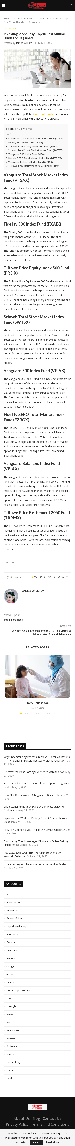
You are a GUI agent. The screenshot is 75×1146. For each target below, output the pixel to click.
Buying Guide (14, 918)
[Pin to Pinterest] (49, 577)
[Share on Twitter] (45, 577)
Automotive (13, 902)
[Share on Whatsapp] (58, 577)
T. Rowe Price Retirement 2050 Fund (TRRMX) (34, 165)
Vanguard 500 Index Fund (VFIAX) (27, 154)
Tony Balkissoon (37, 703)
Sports (10, 1054)
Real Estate (13, 1030)
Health (10, 982)
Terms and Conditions (50, 1124)
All (7, 894)
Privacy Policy (17, 1124)
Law (8, 998)
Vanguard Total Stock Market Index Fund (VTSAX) (36, 138)
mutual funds (13, 562)
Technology (13, 1062)
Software (11, 1046)
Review (10, 1038)
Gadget (10, 966)
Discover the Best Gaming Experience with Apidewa (34, 772)
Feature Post (25, 18)
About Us (22, 1118)
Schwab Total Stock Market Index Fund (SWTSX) (35, 150)
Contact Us (52, 1118)
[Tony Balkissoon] (37, 676)
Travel (10, 1070)
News (9, 1014)
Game (9, 974)
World (9, 1078)
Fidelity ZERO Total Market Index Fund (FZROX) (35, 158)
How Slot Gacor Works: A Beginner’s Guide (29, 795)
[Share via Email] (67, 577)
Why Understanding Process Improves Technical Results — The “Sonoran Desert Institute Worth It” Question (37, 758)
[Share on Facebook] (41, 577)
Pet (8, 1022)
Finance (10, 958)
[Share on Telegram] (62, 577)
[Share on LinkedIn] (54, 577)
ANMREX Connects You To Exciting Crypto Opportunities (37, 829)
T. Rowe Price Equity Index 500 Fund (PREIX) (33, 146)
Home (7, 18)
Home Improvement (18, 990)
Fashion (11, 942)
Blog (36, 1118)
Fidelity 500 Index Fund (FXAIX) (25, 142)
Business (11, 910)
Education (12, 934)
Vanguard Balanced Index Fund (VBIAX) (30, 162)
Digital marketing (16, 926)
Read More (52, 1142)
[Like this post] (35, 577)
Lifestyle (11, 1006)
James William (24, 43)
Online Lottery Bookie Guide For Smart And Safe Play (35, 864)
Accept (36, 1142)
